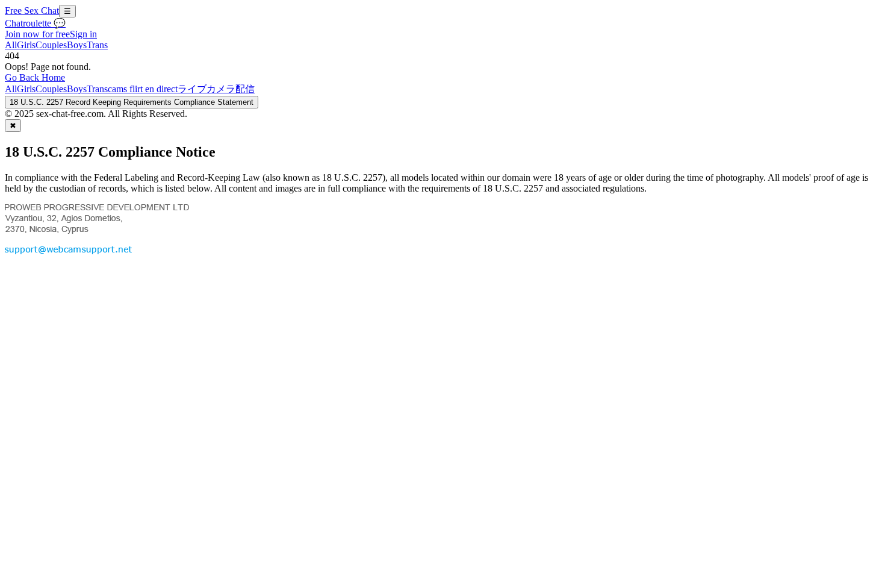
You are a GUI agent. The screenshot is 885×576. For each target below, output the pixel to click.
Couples (51, 45)
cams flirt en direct (143, 89)
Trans (97, 45)
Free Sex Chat (32, 10)
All (11, 45)
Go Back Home (35, 77)
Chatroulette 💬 (35, 23)
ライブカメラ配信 (216, 89)
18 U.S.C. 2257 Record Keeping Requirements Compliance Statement (131, 102)
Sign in (83, 34)
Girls (26, 45)
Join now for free (37, 34)
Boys (77, 45)
